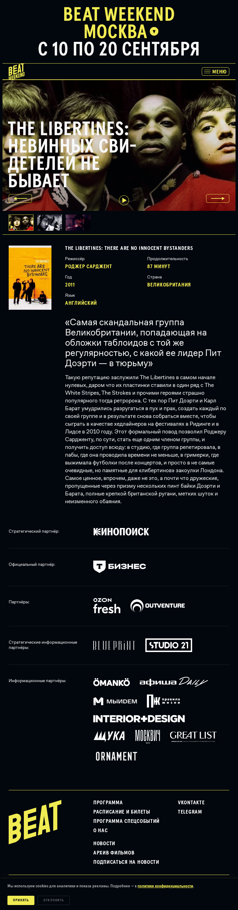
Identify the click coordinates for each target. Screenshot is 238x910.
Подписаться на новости (126, 862)
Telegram (190, 812)
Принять (21, 900)
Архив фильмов (113, 853)
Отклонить (53, 900)
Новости (104, 843)
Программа (108, 803)
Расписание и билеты (121, 812)
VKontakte (191, 803)
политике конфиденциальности (165, 886)
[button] (51, 222)
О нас (100, 830)
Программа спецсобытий (126, 821)
